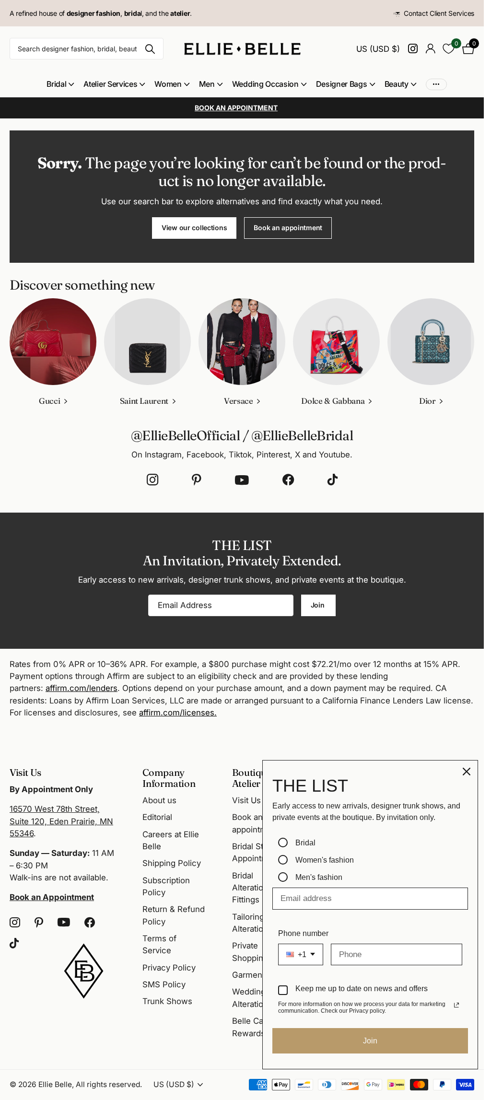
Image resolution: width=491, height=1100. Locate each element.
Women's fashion (324, 860)
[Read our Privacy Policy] (456, 1005)
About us (159, 800)
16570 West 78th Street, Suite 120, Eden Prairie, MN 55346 (61, 821)
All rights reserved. (109, 1084)
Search (150, 48)
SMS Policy (164, 984)
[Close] (466, 771)
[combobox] (300, 954)
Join (319, 605)
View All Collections (60, 84)
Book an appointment (288, 227)
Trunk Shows (167, 1001)
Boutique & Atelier (256, 777)
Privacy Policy (169, 967)
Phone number (303, 933)
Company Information (169, 777)
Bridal (305, 843)
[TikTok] (332, 480)
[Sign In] (430, 48)
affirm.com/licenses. (178, 712)
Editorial (157, 817)
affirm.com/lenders (81, 688)
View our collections (194, 227)
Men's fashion (318, 877)
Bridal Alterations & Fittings (256, 888)
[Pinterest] (196, 480)
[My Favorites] (448, 48)
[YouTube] (242, 480)
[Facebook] (288, 480)
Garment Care (258, 975)
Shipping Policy (171, 863)
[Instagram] (152, 480)
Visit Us (246, 800)
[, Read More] (413, 48)
